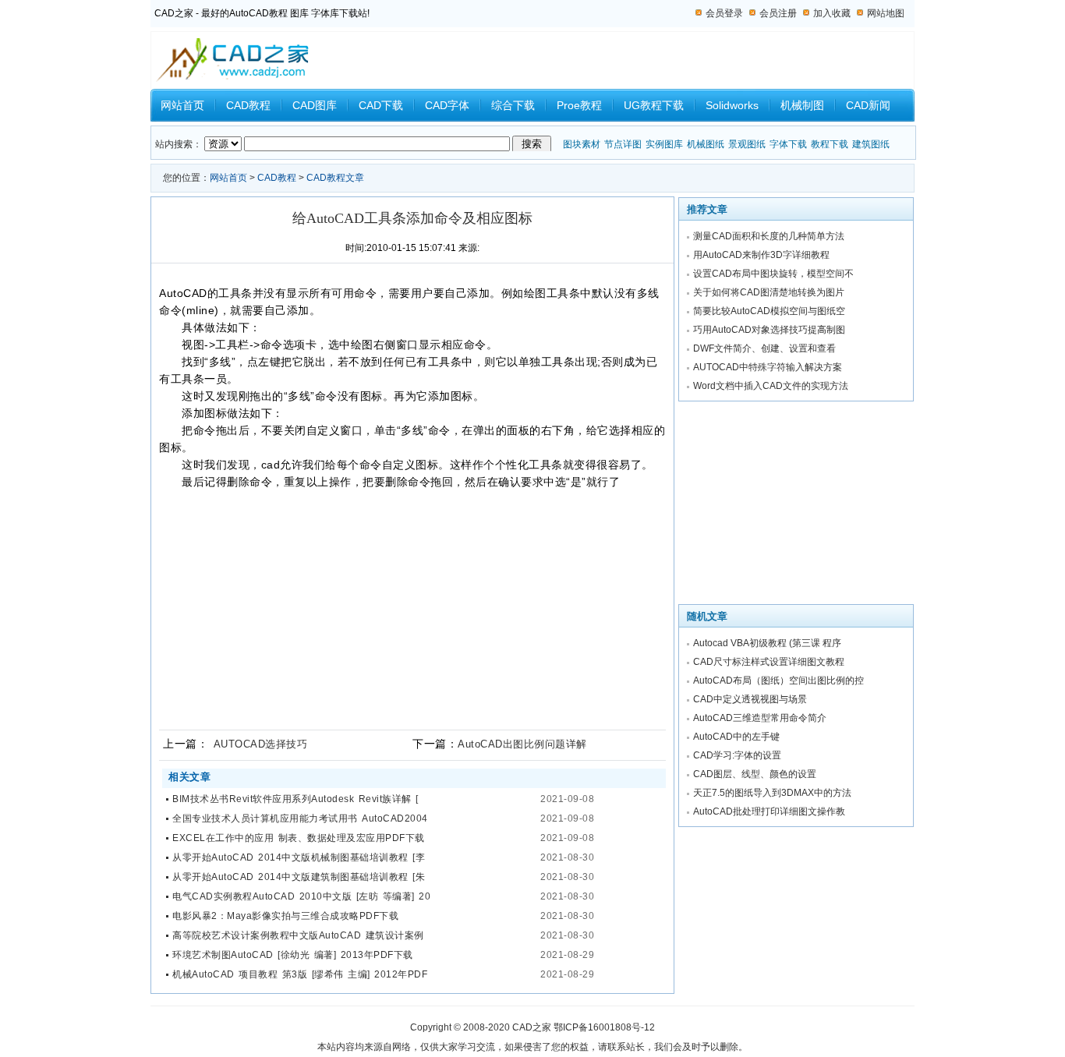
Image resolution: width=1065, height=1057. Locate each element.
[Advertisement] (408, 603)
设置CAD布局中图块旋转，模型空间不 (773, 273)
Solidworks (732, 105)
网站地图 (885, 13)
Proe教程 (579, 105)
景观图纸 (747, 144)
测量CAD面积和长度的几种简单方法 (768, 236)
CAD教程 (248, 105)
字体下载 (788, 144)
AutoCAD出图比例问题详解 (522, 744)
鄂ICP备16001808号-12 (604, 1027)
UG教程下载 (654, 105)
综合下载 (513, 105)
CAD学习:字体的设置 (737, 755)
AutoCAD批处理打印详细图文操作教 (769, 811)
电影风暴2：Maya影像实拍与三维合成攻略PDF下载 (285, 915)
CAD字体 (447, 105)
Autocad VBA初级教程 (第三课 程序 (767, 643)
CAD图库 (314, 105)
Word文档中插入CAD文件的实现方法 (770, 385)
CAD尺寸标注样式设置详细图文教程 (768, 661)
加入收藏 (832, 13)
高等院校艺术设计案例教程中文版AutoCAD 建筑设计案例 (298, 935)
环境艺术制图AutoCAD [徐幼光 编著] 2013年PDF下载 (292, 954)
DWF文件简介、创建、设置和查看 (764, 348)
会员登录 (724, 13)
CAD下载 (381, 105)
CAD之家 (531, 1027)
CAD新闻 (868, 105)
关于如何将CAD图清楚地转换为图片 (768, 292)
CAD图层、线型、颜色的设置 (754, 774)
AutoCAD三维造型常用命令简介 (759, 717)
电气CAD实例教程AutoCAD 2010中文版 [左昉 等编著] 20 (301, 896)
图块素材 (581, 144)
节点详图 (623, 144)
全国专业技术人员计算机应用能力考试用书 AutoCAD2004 (300, 818)
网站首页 (182, 105)
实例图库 (664, 144)
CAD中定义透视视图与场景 (750, 699)
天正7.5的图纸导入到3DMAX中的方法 (772, 792)
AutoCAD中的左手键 (736, 736)
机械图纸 (705, 144)
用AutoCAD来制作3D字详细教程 (761, 254)
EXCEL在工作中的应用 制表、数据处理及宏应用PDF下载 (298, 838)
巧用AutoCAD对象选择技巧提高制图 (769, 329)
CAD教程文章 (335, 177)
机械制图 (802, 105)
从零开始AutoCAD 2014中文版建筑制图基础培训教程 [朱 (298, 876)
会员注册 (778, 13)
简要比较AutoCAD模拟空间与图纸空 (769, 311)
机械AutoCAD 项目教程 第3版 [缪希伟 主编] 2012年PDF (299, 974)
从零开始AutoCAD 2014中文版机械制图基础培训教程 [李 (298, 857)
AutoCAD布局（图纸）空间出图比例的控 (778, 680)
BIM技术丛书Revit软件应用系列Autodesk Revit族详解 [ (295, 799)
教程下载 (829, 144)
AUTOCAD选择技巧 (261, 744)
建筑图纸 (871, 144)
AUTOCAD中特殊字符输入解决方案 (767, 367)
